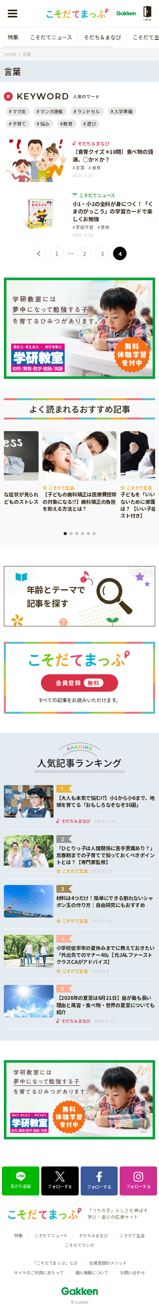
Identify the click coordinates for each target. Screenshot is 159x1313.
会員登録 (78, 683)
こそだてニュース (51, 37)
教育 (68, 123)
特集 (13, 37)
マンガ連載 (51, 111)
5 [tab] (88, 533)
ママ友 (19, 111)
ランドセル (88, 111)
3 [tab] (76, 533)
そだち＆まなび (102, 37)
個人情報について (91, 1272)
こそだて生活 (132, 1235)
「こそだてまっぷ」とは (55, 1263)
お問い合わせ (132, 1272)
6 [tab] (94, 533)
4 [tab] (82, 533)
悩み (44, 123)
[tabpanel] (79, 472)
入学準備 (123, 111)
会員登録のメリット (108, 1263)
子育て (19, 123)
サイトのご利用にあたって (39, 1272)
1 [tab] (65, 533)
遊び (91, 123)
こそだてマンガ (79, 1245)
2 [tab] (71, 533)
